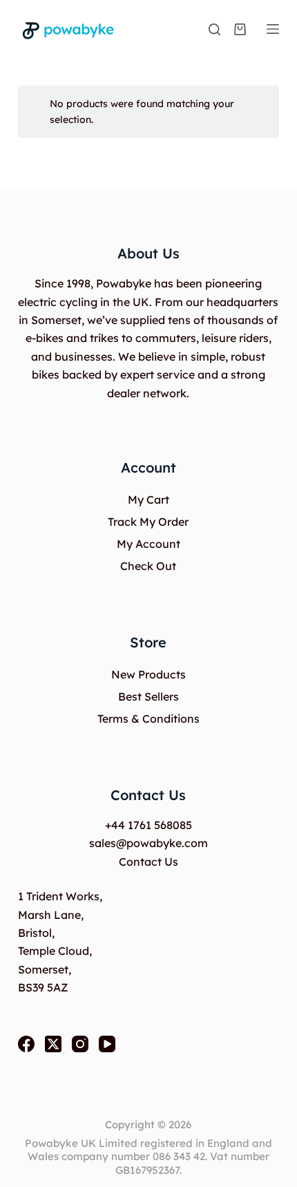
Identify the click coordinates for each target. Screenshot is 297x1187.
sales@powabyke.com (148, 843)
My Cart (148, 499)
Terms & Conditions (148, 718)
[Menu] (273, 29)
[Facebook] (26, 1044)
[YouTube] (107, 1044)
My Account (148, 544)
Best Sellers (148, 696)
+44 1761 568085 (148, 825)
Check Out (148, 566)
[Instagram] (80, 1044)
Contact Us (148, 861)
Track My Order (148, 522)
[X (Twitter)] (53, 1044)
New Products (148, 674)
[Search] (214, 29)
